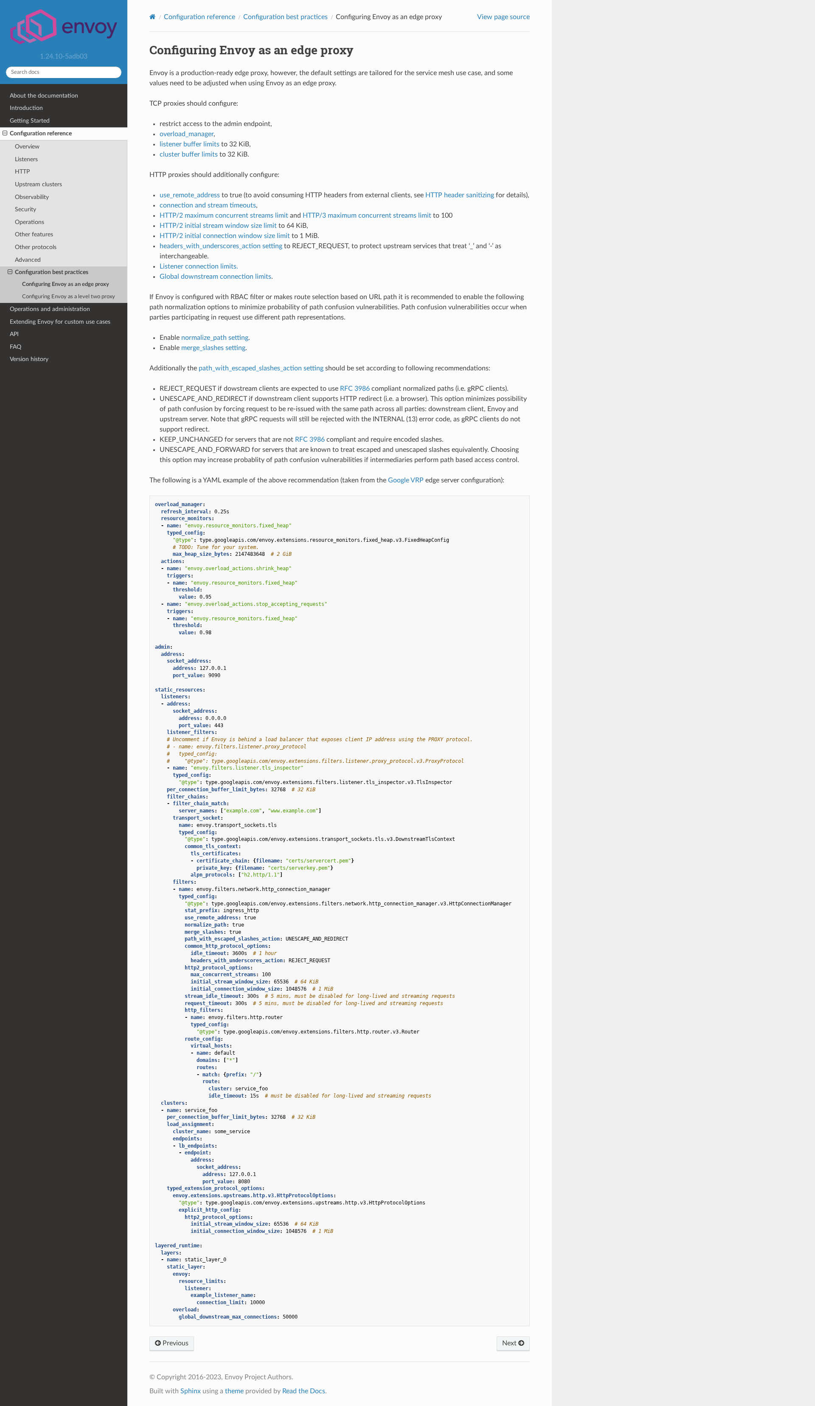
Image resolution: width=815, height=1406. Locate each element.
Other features (34, 234)
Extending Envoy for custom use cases (60, 322)
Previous (174, 1343)
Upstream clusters (38, 184)
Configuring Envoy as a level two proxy (68, 297)
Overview (27, 146)
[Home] (152, 16)
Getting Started (30, 121)
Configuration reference (41, 133)
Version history (29, 359)
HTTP (22, 171)
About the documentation (44, 95)
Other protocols (35, 247)
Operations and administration (50, 309)
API (14, 334)
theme (234, 1391)
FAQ (15, 347)
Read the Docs (303, 1391)
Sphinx (190, 1391)
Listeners (26, 159)
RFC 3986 (355, 388)
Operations (29, 222)
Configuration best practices (51, 272)
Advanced (28, 260)
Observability (32, 197)
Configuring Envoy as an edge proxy (65, 284)
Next (510, 1343)
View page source (503, 17)
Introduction (26, 108)
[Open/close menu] (5, 133)
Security (25, 209)
